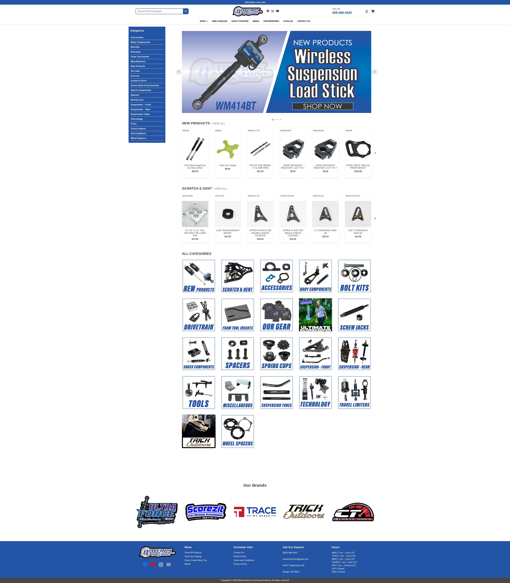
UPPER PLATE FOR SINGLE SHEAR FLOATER (293, 233)
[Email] (168, 564)
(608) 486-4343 (290, 553)
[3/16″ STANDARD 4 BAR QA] (358, 214)
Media (187, 564)
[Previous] (178, 72)
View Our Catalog (193, 556)
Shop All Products (193, 552)
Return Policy (240, 556)
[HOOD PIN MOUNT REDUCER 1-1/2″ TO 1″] (293, 149)
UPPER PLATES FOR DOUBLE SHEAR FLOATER (260, 233)
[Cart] (372, 11)
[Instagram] (272, 11)
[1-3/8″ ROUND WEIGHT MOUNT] (228, 214)
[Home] (199, 276)
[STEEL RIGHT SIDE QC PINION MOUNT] (358, 149)
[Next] (374, 72)
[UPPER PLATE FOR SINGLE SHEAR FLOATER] (293, 214)
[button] (206, 21)
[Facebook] (268, 11)
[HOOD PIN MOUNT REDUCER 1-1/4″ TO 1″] (325, 149)
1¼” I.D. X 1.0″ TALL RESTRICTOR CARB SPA (195, 233)
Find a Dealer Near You (196, 560)
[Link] (366, 11)
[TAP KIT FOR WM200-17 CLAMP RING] (260, 149)
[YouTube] (277, 11)
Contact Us (239, 552)
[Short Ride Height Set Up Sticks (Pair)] (195, 149)
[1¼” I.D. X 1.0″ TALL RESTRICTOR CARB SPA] (195, 214)
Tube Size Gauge (227, 165)
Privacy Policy (240, 564)
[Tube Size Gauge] (228, 149)
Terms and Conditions (244, 560)
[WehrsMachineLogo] (247, 11)
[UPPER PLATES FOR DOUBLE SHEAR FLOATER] (260, 214)
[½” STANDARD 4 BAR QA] (325, 214)
